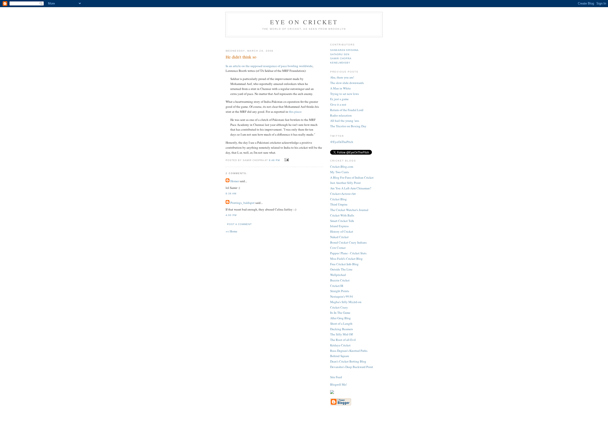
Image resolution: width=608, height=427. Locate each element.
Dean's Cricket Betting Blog (348, 361)
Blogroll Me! (338, 384)
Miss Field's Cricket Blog (346, 258)
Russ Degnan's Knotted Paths (348, 350)
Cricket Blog (338, 199)
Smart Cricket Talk (342, 221)
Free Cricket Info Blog (344, 264)
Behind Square (339, 356)
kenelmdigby (340, 62)
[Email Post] (286, 160)
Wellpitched (338, 275)
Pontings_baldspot (242, 203)
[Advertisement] (281, 41)
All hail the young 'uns (344, 120)
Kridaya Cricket (340, 345)
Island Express (339, 226)
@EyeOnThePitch (341, 142)
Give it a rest (338, 104)
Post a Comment (239, 224)
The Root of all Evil (343, 340)
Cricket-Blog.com (341, 166)
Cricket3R (336, 286)
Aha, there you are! (342, 77)
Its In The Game (340, 312)
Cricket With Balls (342, 215)
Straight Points (339, 291)
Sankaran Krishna (344, 50)
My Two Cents (339, 172)
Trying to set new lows (344, 94)
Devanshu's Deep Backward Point (351, 367)
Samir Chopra (341, 58)
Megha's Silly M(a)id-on (345, 302)
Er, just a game (339, 99)
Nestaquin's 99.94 (341, 296)
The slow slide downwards (347, 83)
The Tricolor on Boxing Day (348, 126)
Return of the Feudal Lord (346, 110)
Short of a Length (341, 323)
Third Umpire (338, 204)
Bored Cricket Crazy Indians (348, 242)
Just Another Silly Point (345, 183)
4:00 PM (231, 215)
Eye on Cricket (304, 22)
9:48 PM (274, 160)
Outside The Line (341, 269)
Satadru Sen (339, 54)
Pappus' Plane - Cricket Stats (348, 253)
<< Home (231, 231)
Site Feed (336, 377)
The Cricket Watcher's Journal (349, 210)
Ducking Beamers (341, 329)
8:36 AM (231, 193)
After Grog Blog (340, 318)
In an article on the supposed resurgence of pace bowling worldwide (269, 66)
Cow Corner (338, 247)
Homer (234, 181)
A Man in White (340, 88)
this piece (295, 111)
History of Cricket (341, 231)
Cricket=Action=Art (343, 193)
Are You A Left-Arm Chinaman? (350, 188)
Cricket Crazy (339, 307)
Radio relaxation (341, 115)
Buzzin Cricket (340, 280)
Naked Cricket (339, 237)
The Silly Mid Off (341, 334)
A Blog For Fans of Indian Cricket (352, 177)
